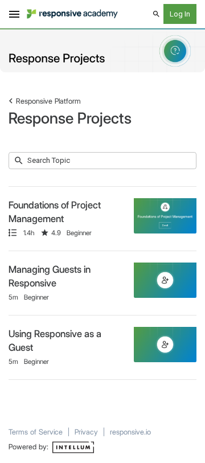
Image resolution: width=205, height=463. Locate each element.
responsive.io (130, 431)
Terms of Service (36, 431)
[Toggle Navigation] (15, 14)
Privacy (86, 431)
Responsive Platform (48, 100)
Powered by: (30, 446)
